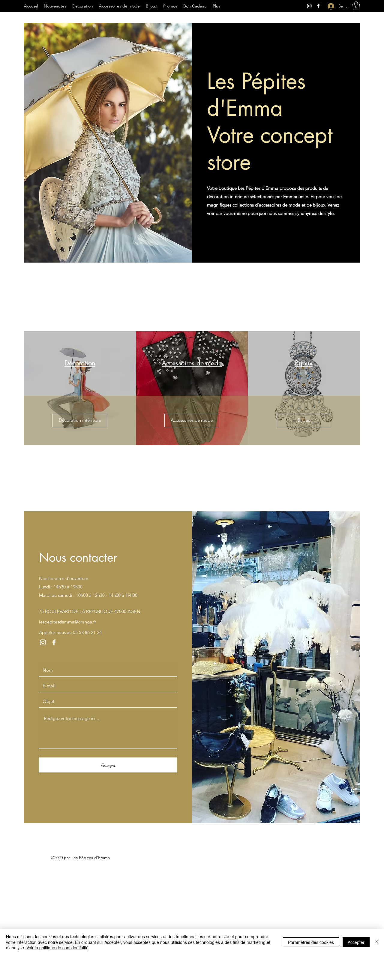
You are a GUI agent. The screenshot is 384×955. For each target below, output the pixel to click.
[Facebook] (318, 6)
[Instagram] (309, 6)
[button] (356, 5)
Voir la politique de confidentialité (57, 948)
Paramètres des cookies (311, 942)
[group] (192, 295)
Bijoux (304, 363)
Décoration (79, 363)
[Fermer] (376, 942)
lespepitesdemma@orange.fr (67, 622)
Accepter (356, 942)
